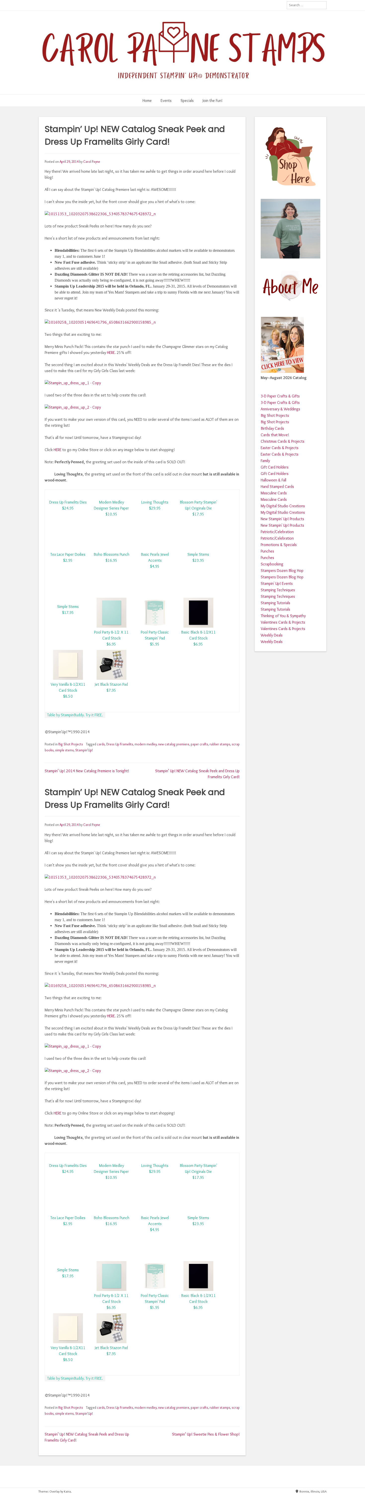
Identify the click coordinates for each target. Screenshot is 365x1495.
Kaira (67, 1491)
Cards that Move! (275, 434)
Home (147, 100)
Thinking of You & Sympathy (283, 615)
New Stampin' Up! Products (282, 518)
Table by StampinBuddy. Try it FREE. (75, 715)
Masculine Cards (274, 493)
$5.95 (155, 644)
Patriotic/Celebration (277, 531)
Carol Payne (91, 162)
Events (166, 100)
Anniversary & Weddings (280, 409)
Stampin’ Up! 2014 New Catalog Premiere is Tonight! (87, 771)
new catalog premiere (173, 744)
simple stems (64, 750)
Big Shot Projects (70, 744)
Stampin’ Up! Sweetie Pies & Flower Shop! (206, 1434)
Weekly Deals (272, 635)
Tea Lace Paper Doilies (67, 554)
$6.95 (111, 644)
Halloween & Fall (273, 480)
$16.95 (111, 560)
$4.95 (155, 566)
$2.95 (68, 560)
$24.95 (68, 508)
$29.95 (155, 508)
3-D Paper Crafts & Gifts (280, 396)
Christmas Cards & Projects (282, 441)
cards (101, 744)
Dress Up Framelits (119, 744)
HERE (111, 352)
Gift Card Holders (275, 467)
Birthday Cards (272, 428)
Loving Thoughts (154, 502)
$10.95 (111, 514)
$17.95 (198, 514)
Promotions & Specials (279, 544)
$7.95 (111, 690)
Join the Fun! (212, 100)
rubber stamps (220, 744)
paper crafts (199, 744)
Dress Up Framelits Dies (68, 502)
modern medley (146, 744)
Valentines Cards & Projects (283, 622)
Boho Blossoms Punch (111, 554)
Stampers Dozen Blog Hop (282, 570)
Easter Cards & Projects (279, 447)
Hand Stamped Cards (277, 486)
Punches (267, 551)
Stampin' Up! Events (277, 583)
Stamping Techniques (278, 590)
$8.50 (68, 696)
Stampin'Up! (84, 750)
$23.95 (198, 560)
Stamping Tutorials (275, 602)
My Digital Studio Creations (283, 506)
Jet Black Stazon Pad (111, 684)
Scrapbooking (272, 564)
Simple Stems (198, 554)
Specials (187, 100)
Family (265, 460)
